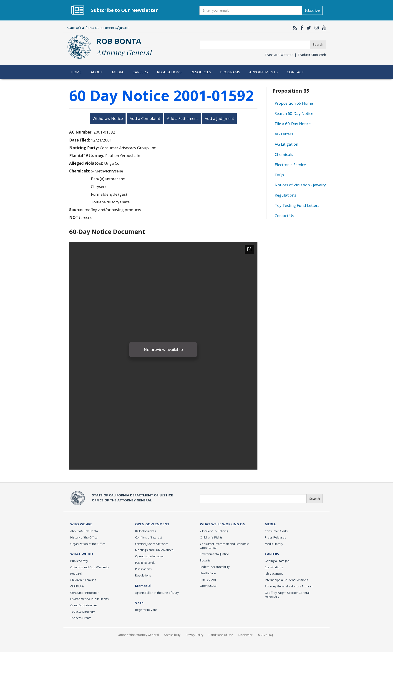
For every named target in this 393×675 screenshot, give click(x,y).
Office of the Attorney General (138, 635)
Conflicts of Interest (148, 537)
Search (318, 44)
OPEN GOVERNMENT (152, 524)
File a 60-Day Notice (293, 123)
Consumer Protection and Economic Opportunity (224, 546)
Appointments (263, 72)
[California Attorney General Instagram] (315, 28)
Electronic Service (290, 164)
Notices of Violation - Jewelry (300, 184)
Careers (140, 72)
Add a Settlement (182, 118)
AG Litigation (286, 144)
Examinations (274, 567)
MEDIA (270, 524)
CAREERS (272, 553)
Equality (205, 560)
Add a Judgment (219, 118)
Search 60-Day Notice (294, 113)
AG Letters (284, 134)
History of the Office (84, 537)
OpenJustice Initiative (149, 556)
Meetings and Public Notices (154, 550)
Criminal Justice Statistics (151, 544)
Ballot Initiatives (145, 531)
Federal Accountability (214, 567)
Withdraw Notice (108, 118)
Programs (230, 72)
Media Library (274, 544)
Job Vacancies (274, 573)
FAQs (279, 174)
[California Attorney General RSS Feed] (294, 28)
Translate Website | (295, 54)
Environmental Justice (214, 554)
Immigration (208, 579)
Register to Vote (146, 610)
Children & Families (83, 580)
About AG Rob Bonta (84, 531)
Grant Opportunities (84, 605)
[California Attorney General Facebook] (300, 28)
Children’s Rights (211, 537)
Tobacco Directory (82, 611)
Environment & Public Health (89, 599)
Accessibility (172, 635)
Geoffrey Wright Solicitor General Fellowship (287, 595)
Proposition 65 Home (294, 103)
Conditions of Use (221, 635)
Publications (143, 569)
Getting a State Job (277, 561)
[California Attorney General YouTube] (323, 28)
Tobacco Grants (80, 618)
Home (76, 72)
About (97, 72)
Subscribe (312, 10)
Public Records (145, 563)
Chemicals (284, 154)
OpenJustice (208, 586)
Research (76, 573)
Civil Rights (77, 586)
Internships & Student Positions (286, 580)
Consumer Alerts (276, 531)
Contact (295, 72)
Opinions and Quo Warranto (89, 567)
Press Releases (275, 537)
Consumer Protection (84, 593)
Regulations (169, 72)
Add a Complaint (145, 118)
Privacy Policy (194, 635)
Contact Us (284, 215)
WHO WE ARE (81, 524)
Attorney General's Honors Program (289, 586)
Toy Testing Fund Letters (297, 205)
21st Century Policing (214, 531)
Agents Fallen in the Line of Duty (157, 593)
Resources (201, 72)
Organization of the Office (88, 544)
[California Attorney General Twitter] (307, 28)
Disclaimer (245, 635)
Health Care (208, 573)
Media (117, 72)
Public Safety (79, 561)
